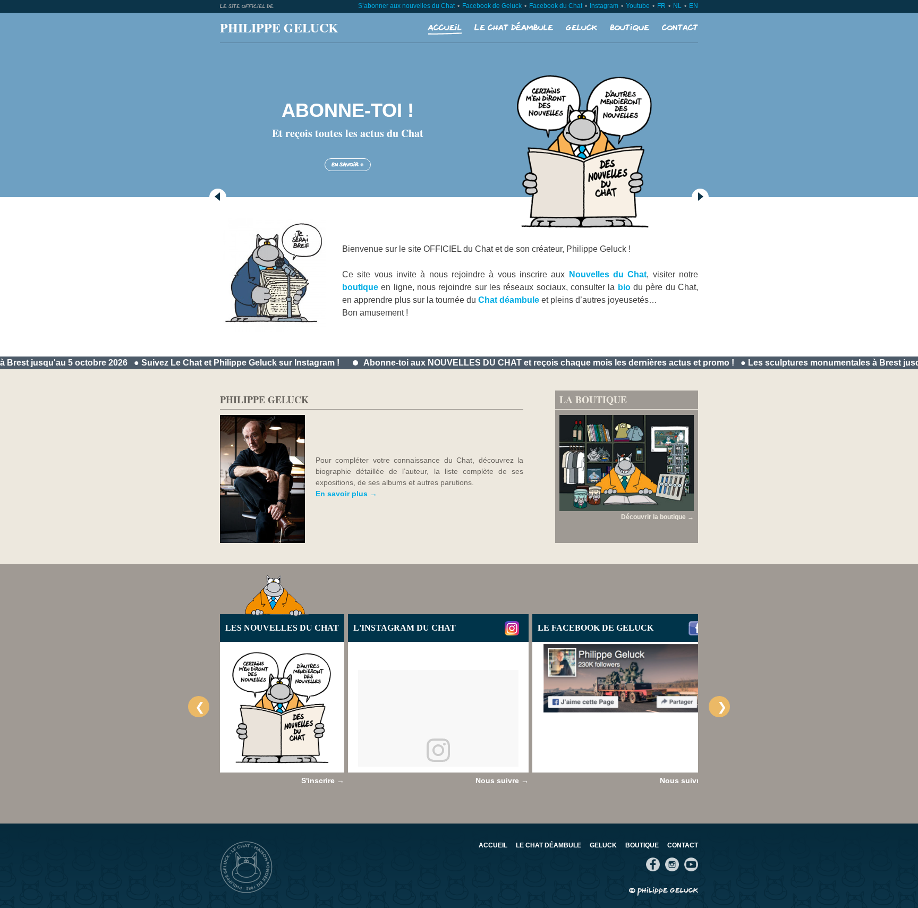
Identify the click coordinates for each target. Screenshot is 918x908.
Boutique (629, 28)
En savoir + (348, 164)
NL (677, 6)
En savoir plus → (346, 493)
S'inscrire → (322, 780)
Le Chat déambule (513, 28)
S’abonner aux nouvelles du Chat (406, 6)
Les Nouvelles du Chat (282, 627)
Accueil (445, 28)
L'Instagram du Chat (404, 627)
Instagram (604, 6)
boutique (360, 287)
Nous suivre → (502, 780)
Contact (680, 28)
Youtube (638, 6)
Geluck (581, 28)
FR (661, 6)
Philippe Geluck (279, 27)
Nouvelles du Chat (608, 274)
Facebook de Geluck (492, 6)
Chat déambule (508, 299)
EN (693, 6)
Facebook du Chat (555, 6)
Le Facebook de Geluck (595, 627)
